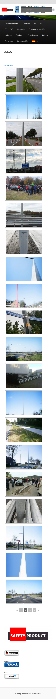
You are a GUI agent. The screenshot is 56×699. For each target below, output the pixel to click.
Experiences (32, 35)
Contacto (19, 35)
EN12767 (9, 29)
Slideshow (8, 65)
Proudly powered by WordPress (28, 693)
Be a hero (9, 41)
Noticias (8, 35)
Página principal (11, 23)
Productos (38, 23)
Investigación (22, 41)
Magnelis (20, 29)
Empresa (26, 23)
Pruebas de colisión (37, 29)
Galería (45, 35)
